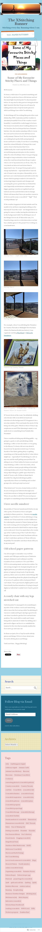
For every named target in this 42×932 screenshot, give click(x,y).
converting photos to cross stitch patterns (20, 783)
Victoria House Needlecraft (15, 905)
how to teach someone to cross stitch (18, 860)
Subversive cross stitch (13, 901)
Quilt (7, 883)
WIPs (33, 909)
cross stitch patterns (12, 801)
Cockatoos (9, 779)
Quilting (28, 883)
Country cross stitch (12, 786)
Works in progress (12, 912)
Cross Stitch (17, 790)
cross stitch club (28, 790)
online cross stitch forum (14, 868)
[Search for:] (21, 688)
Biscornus (9, 775)
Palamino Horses (29, 872)
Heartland (20, 333)
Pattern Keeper (11, 875)
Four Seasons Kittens (13, 834)
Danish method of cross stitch (16, 820)
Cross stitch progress (13, 805)
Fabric (8, 827)
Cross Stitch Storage (12, 812)
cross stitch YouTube (12, 816)
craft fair (9, 790)
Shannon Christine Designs (15, 894)
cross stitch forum (27, 794)
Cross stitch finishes (12, 794)
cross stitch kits (28, 797)
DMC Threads (30, 823)
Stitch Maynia (23, 897)
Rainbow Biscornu (12, 886)
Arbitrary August (11, 768)
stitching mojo (31, 894)
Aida (7, 764)
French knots (10, 838)
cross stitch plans (27, 801)
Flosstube (24, 831)
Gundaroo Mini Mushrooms (15, 846)
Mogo (34, 860)
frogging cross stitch (23, 838)
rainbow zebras (25, 886)
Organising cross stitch (13, 872)
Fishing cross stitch (12, 831)
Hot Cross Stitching (12, 857)
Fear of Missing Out (18, 827)
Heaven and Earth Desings (15, 853)
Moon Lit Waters (11, 864)
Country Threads (27, 786)
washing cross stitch (12, 909)
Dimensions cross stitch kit (15, 823)
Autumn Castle (24, 768)
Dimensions (32, 820)
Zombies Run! (24, 912)
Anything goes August (17, 764)
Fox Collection (26, 834)
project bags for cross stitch (22, 879)
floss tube (32, 831)
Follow (9, 720)
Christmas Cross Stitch (22, 775)
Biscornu (26, 771)
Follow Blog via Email (18, 701)
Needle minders (24, 864)
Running (9, 890)
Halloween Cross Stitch (13, 849)
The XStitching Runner (21, 22)
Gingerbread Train (12, 842)
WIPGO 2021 (25, 909)
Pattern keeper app (23, 875)
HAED (29, 846)
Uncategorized (21, 74)
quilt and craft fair (17, 883)
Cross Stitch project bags (14, 808)
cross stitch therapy (27, 812)
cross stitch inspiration (13, 797)
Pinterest (9, 879)
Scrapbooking (18, 890)
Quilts (34, 883)
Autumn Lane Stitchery (13, 771)
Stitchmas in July (11, 897)
